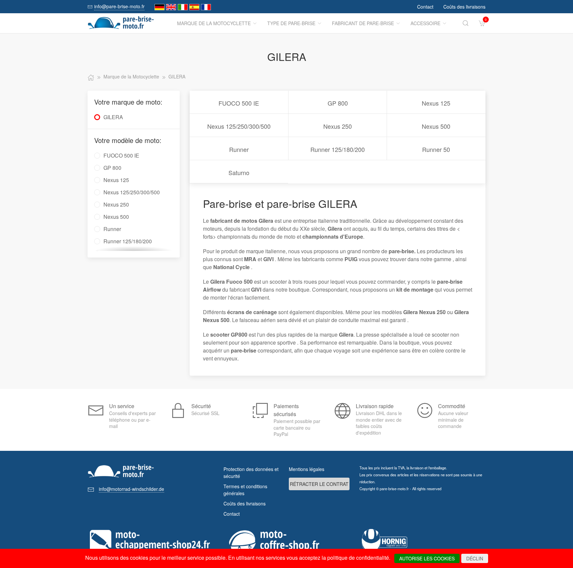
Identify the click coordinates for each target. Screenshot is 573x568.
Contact (425, 6)
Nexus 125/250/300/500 (239, 126)
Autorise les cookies (427, 558)
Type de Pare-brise (291, 23)
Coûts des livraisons (464, 6)
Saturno (238, 172)
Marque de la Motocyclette (214, 23)
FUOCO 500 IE (239, 103)
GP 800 (338, 103)
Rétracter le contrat (319, 484)
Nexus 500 (436, 126)
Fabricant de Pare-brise (363, 23)
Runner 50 (436, 149)
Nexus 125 (436, 103)
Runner (239, 149)
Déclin (474, 558)
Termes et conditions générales (245, 490)
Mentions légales (306, 469)
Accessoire (425, 23)
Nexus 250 (337, 126)
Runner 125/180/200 (337, 149)
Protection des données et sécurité (251, 472)
